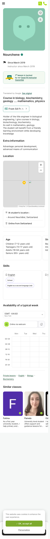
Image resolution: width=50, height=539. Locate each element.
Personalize (24, 530)
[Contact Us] (45, 3)
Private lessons (9, 375)
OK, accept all (25, 523)
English (11, 274)
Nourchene (11, 55)
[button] (40, 12)
